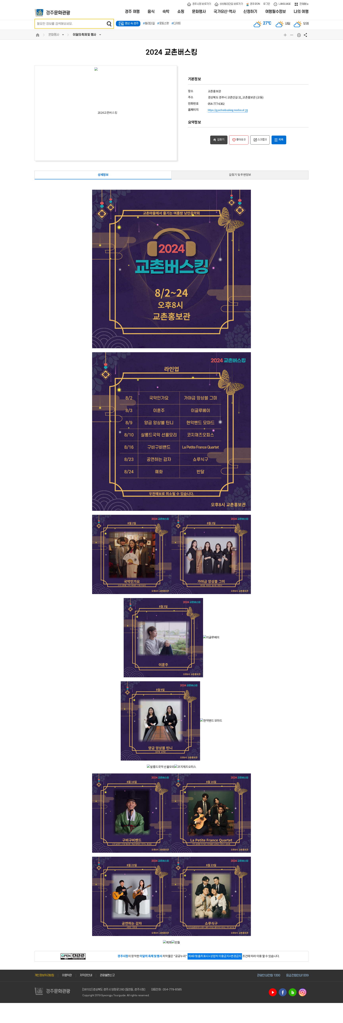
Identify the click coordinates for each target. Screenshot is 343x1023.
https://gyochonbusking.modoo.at (226, 110)
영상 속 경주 (131, 23)
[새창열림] (73, 956)
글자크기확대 (286, 35)
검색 (109, 23)
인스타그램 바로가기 (302, 992)
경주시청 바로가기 (201, 4)
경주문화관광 (52, 13)
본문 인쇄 (299, 35)
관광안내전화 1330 (268, 975)
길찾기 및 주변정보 (240, 175)
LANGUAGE (285, 4)
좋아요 (241, 139)
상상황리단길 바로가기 (231, 4)
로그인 (266, 4)
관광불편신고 (107, 975)
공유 (305, 35)
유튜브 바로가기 (273, 992)
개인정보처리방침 (44, 975)
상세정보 (103, 175)
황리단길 (149, 23)
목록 (280, 139)
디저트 (176, 23)
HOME (37, 35)
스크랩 (262, 139)
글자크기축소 (292, 35)
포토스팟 (163, 23)
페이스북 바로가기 (283, 992)
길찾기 (220, 139)
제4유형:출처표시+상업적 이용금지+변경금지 (214, 956)
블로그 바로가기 (293, 992)
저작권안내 (86, 975)
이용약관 (67, 975)
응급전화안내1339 (297, 975)
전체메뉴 (304, 4)
